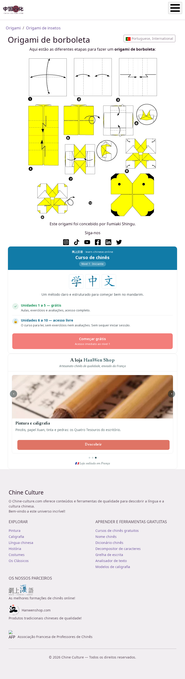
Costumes (17, 554)
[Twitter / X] (119, 242)
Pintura (14, 530)
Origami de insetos (43, 28)
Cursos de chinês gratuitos (117, 530)
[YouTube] (87, 242)
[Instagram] (66, 242)
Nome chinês (106, 536)
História (15, 548)
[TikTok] (77, 242)
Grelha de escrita (109, 554)
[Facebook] (98, 242)
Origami (13, 28)
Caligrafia (16, 536)
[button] (149, 38)
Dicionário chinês (109, 542)
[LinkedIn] (108, 242)
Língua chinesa (21, 542)
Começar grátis (92, 341)
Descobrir (93, 444)
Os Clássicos (19, 560)
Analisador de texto (111, 560)
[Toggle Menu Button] (175, 8)
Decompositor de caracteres (118, 548)
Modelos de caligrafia (112, 566)
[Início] (15, 10)
